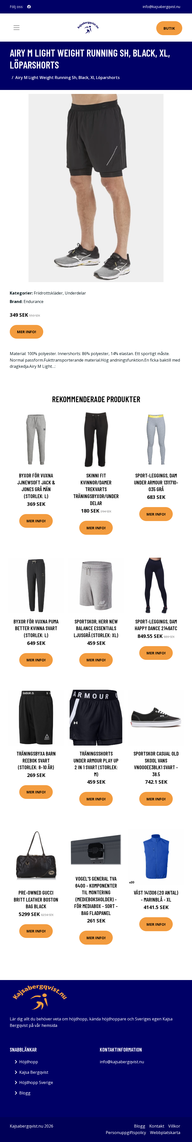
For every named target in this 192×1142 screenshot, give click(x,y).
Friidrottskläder (48, 293)
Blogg (24, 1093)
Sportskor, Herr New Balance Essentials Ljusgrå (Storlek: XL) (96, 628)
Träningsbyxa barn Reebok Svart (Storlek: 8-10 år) (36, 760)
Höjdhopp (28, 1062)
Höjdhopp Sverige (36, 1082)
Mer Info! (26, 331)
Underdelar (75, 293)
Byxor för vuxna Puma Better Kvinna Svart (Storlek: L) (36, 628)
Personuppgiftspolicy (126, 1132)
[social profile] (29, 6)
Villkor (174, 1126)
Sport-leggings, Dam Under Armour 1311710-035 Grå (156, 482)
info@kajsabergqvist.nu (161, 6)
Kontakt (156, 1126)
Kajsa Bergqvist (33, 1072)
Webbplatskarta (165, 1132)
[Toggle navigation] (16, 27)
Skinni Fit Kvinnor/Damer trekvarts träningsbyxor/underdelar (96, 489)
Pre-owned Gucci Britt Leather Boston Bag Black (36, 899)
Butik (169, 28)
